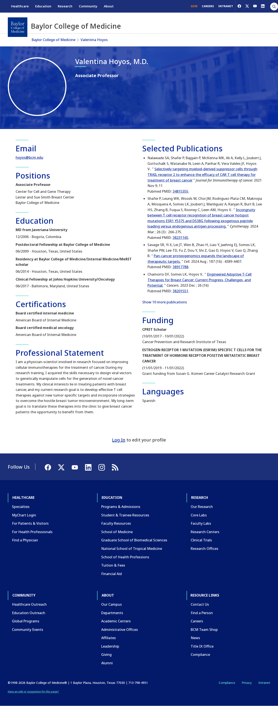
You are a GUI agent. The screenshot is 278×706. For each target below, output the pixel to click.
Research (65, 6)
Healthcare (20, 6)
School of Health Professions (125, 557)
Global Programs (25, 621)
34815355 (180, 191)
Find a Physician (25, 540)
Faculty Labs (201, 523)
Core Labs (199, 515)
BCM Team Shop (204, 629)
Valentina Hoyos (94, 39)
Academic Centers (116, 621)
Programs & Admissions (120, 506)
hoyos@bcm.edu (29, 157)
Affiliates (108, 637)
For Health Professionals (32, 531)
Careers (197, 621)
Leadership (110, 646)
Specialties (21, 506)
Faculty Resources (116, 523)
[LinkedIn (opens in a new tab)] (263, 6)
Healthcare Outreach (29, 604)
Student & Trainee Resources (125, 515)
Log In (118, 440)
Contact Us (200, 604)
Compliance (200, 654)
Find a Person (202, 612)
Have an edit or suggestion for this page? (33, 691)
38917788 (180, 267)
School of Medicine (117, 531)
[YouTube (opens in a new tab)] (255, 6)
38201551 (180, 291)
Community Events (27, 629)
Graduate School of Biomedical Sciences (134, 540)
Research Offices (204, 548)
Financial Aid (111, 573)
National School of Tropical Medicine (131, 548)
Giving (106, 654)
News (195, 637)
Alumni (107, 663)
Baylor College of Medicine (53, 39)
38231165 (180, 237)
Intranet (264, 683)
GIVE (194, 6)
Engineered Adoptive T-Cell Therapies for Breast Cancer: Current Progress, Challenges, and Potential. (199, 280)
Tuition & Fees (113, 565)
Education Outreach (28, 612)
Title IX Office (202, 646)
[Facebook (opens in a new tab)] (239, 6)
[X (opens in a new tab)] (247, 6)
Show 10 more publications (164, 302)
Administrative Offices (119, 629)
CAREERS (208, 6)
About (109, 6)
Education (43, 6)
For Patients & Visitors (30, 523)
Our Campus (111, 604)
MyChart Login (24, 515)
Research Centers (205, 531)
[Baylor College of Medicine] (17, 27)
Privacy (247, 683)
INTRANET (225, 6)
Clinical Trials (201, 540)
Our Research (202, 506)
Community (88, 6)
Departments (112, 612)
